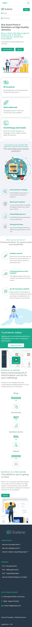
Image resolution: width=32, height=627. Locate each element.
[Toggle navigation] (28, 3)
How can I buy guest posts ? (11, 544)
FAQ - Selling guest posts (10, 570)
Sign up (19, 49)
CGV (11, 624)
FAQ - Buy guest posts (9, 566)
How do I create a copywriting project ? (15, 552)
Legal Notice (5, 624)
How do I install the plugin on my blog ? (14, 577)
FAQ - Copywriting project (10, 573)
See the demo (7, 49)
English (5, 3)
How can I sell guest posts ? (11, 548)
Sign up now (16, 345)
